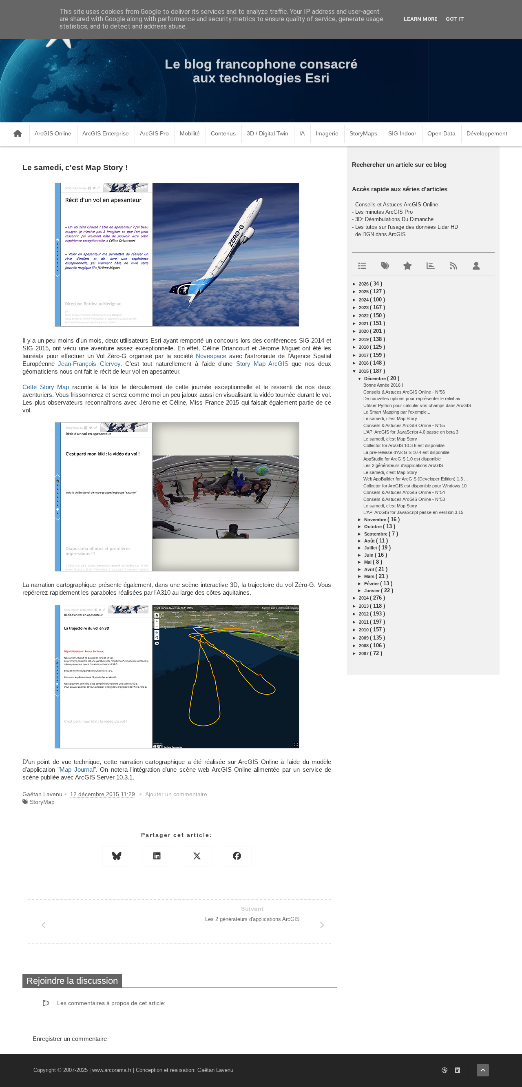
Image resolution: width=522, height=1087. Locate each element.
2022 (364, 315)
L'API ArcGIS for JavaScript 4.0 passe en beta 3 (410, 431)
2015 (364, 371)
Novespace (211, 356)
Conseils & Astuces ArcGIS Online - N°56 (404, 392)
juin (369, 555)
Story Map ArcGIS (262, 364)
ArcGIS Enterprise (105, 133)
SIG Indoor (402, 133)
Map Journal (76, 769)
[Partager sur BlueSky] (117, 856)
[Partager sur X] (197, 856)
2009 (364, 637)
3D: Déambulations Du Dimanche (394, 219)
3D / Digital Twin (267, 133)
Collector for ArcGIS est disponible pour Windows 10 (415, 485)
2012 (364, 613)
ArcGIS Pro (154, 133)
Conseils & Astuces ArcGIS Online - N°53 (404, 499)
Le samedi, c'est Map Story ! (391, 418)
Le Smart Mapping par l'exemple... (396, 412)
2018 (364, 347)
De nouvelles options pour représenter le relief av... (413, 398)
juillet (371, 547)
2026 (364, 283)
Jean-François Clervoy (89, 364)
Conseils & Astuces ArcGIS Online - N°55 (404, 425)
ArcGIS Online (53, 133)
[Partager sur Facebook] (237, 856)
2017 (364, 355)
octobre (373, 526)
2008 (364, 645)
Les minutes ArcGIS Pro (384, 212)
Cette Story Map (45, 387)
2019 (364, 339)
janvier (372, 590)
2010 (364, 629)
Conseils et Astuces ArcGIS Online (396, 204)
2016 (364, 363)
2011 (364, 622)
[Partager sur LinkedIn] (157, 856)
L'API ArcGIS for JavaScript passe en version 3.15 (413, 512)
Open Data (441, 133)
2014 (364, 598)
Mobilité (190, 133)
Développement (487, 133)
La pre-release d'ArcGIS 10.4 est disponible (406, 452)
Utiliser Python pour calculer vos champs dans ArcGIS (417, 405)
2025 (364, 291)
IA (302, 133)
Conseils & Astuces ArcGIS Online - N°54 (404, 492)
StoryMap (42, 802)
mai (368, 562)
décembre (375, 378)
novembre (375, 519)
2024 (364, 299)
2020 (364, 331)
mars (370, 576)
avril (369, 569)
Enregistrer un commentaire (70, 1038)
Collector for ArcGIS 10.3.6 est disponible (404, 445)
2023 (364, 307)
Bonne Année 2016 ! (383, 385)
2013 (364, 606)
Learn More (421, 19)
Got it (455, 19)
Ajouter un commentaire (176, 794)
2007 (364, 653)
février (372, 583)
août (370, 540)
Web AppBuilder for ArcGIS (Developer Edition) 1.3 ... (415, 478)
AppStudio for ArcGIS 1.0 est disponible (402, 458)
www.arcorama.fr (111, 1070)
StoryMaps (363, 133)
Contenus (223, 133)
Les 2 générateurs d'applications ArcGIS (403, 465)
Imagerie (327, 133)
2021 (364, 323)
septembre (376, 533)
